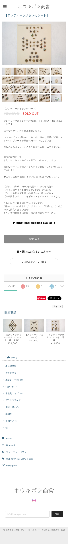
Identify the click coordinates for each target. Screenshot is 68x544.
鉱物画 (8, 414)
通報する (57, 306)
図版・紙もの (11, 407)
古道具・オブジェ (14, 393)
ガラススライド (13, 400)
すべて (11, 286)
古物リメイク (11, 420)
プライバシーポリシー (17, 452)
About (9, 438)
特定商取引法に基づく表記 (19, 458)
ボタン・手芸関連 (14, 379)
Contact (10, 445)
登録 (57, 514)
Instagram (11, 465)
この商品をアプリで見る (34, 261)
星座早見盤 (10, 366)
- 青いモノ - (11, 386)
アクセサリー (11, 373)
